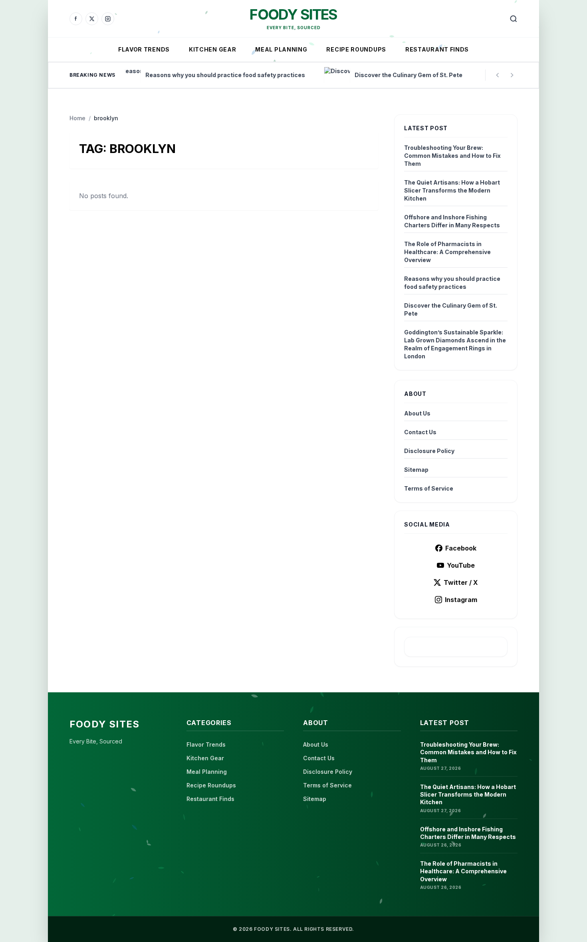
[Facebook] (75, 18)
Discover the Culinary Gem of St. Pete (450, 309)
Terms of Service (428, 488)
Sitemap (416, 469)
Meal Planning (281, 49)
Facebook (460, 548)
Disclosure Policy (429, 450)
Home (77, 118)
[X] (91, 18)
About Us (417, 413)
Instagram (461, 600)
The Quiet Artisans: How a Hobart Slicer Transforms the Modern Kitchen (452, 190)
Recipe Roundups (356, 49)
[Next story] (512, 75)
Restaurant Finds (437, 49)
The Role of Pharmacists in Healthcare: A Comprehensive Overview (447, 251)
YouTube (461, 565)
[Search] (514, 19)
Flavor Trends (144, 49)
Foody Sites (293, 14)
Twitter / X (461, 582)
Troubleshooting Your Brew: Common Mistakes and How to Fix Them (452, 155)
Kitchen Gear (212, 49)
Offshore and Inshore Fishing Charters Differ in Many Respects (452, 221)
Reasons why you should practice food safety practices (452, 282)
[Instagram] (107, 18)
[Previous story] (497, 75)
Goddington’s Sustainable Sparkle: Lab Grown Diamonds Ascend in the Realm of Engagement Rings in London (455, 344)
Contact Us (420, 432)
